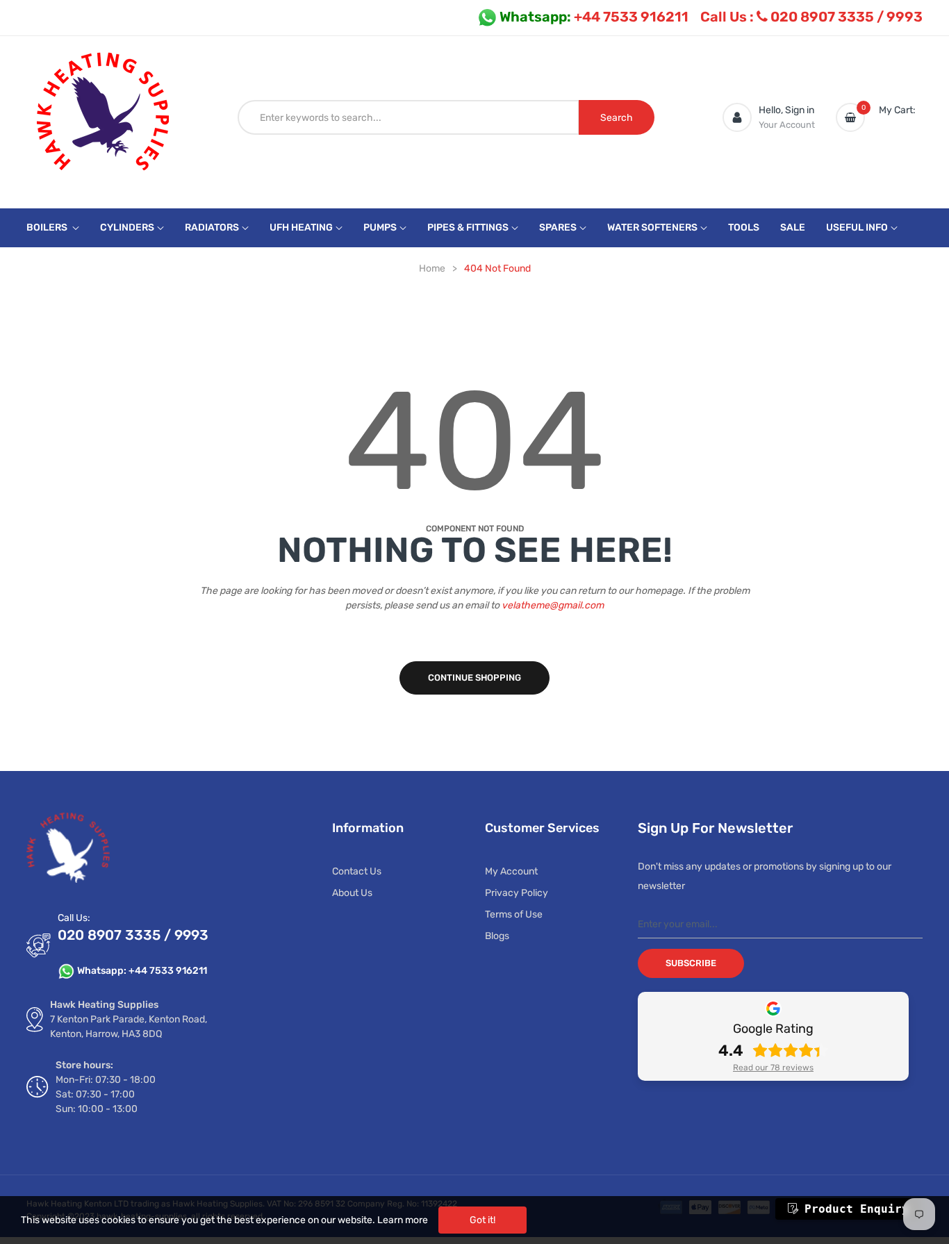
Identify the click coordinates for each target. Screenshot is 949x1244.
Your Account (787, 124)
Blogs (497, 936)
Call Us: (74, 918)
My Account (511, 871)
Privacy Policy (516, 893)
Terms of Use (514, 914)
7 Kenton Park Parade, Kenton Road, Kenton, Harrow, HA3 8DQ (128, 1026)
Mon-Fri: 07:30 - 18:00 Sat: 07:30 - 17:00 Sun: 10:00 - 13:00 (106, 1094)
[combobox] (408, 117)
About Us (352, 893)
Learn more (402, 1220)
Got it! (482, 1220)
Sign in (799, 110)
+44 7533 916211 (594, 16)
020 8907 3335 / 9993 (811, 16)
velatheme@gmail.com (553, 605)
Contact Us (356, 871)
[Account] (737, 117)
